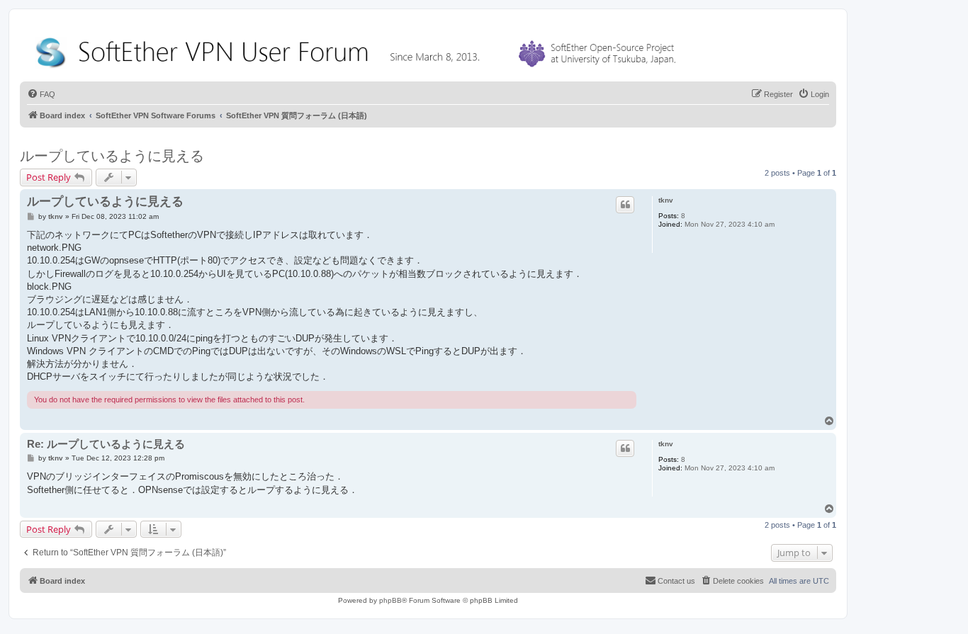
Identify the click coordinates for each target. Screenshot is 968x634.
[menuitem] (41, 94)
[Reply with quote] (625, 204)
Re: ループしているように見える (106, 444)
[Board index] (358, 49)
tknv (665, 200)
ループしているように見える (112, 156)
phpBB (390, 600)
